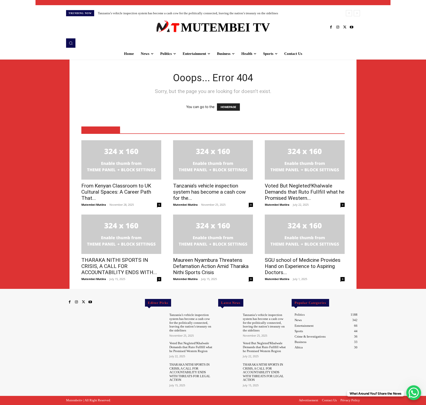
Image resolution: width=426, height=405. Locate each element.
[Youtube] (351, 27)
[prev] (349, 13)
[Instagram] (337, 27)
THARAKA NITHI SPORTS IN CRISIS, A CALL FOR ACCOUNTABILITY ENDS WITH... (119, 266)
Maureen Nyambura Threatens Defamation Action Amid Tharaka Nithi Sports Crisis (210, 266)
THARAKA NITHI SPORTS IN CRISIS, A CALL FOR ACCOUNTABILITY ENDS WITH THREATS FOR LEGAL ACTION (189, 372)
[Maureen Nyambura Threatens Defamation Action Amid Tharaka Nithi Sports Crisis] (213, 234)
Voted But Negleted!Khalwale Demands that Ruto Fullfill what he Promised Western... (304, 192)
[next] (357, 13)
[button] (70, 43)
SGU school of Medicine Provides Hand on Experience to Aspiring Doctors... (302, 266)
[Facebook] (330, 27)
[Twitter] (344, 27)
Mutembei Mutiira (93, 204)
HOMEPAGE (228, 107)
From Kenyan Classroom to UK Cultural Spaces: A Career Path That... (116, 192)
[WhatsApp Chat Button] (413, 392)
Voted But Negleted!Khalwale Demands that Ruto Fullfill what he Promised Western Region (190, 347)
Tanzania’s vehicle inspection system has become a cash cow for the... (209, 192)
